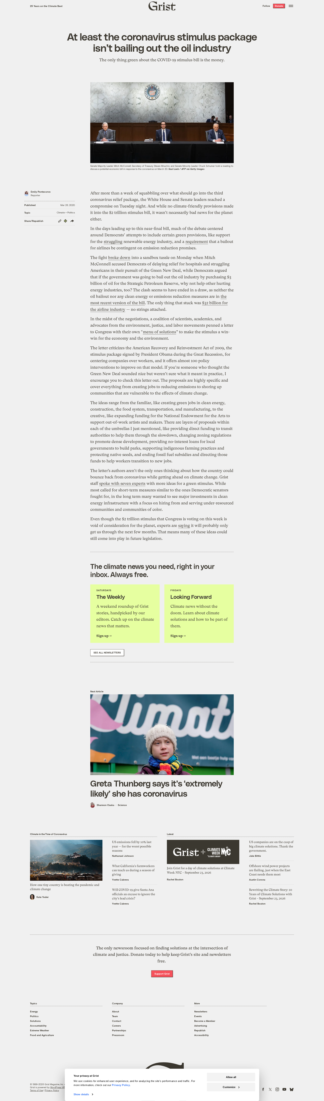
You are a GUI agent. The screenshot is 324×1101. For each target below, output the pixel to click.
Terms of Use (36, 1090)
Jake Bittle (255, 855)
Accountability (38, 1025)
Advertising (200, 1025)
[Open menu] (291, 6)
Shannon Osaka (105, 805)
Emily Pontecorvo (41, 191)
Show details (81, 1094)
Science (122, 805)
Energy (34, 1011)
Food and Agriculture (42, 1035)
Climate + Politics (66, 212)
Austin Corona (257, 879)
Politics (34, 1016)
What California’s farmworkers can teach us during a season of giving (133, 870)
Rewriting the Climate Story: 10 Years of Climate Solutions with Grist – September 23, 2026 (270, 894)
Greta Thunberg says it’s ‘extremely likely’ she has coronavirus (156, 788)
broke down (119, 257)
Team (115, 1016)
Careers (116, 1025)
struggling (113, 241)
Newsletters (200, 1011)
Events (198, 1016)
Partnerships (119, 1030)
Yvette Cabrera (120, 879)
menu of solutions (159, 332)
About (115, 1011)
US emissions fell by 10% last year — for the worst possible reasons (131, 846)
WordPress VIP (57, 1087)
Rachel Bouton (175, 879)
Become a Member (204, 1020)
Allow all (231, 1077)
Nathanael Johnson (123, 855)
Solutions (35, 1020)
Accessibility (201, 1035)
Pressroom (118, 1035)
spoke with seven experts (122, 483)
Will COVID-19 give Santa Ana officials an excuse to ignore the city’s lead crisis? (133, 894)
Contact (116, 1020)
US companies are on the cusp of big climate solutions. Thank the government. (271, 846)
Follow (266, 5)
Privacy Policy (52, 1090)
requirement (196, 241)
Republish (199, 1030)
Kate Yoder (42, 897)
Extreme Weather (39, 1030)
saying (184, 525)
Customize (229, 1086)
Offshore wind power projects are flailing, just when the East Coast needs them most (269, 870)
